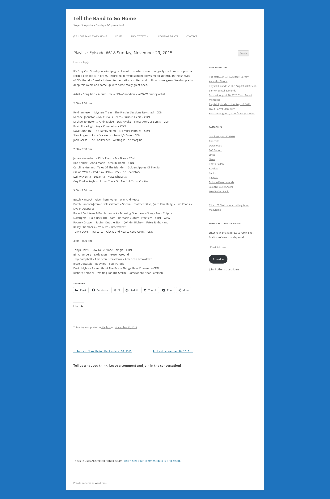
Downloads (215, 145)
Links (212, 154)
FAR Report (215, 150)
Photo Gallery (216, 164)
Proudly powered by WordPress (90, 482)
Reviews (213, 177)
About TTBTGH (139, 36)
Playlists (106, 327)
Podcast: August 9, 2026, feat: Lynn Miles (232, 113)
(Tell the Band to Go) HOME (90, 36)
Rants (212, 173)
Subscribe (218, 259)
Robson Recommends (221, 182)
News (212, 159)
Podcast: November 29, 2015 (173, 351)
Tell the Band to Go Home (104, 18)
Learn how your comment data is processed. (152, 461)
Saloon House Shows (221, 186)
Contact (191, 36)
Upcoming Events (167, 36)
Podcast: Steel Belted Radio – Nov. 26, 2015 (102, 351)
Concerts (214, 141)
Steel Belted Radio (219, 191)
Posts (118, 36)
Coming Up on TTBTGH (222, 136)
